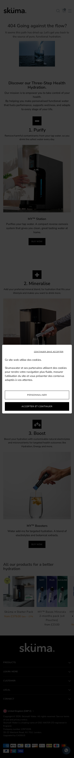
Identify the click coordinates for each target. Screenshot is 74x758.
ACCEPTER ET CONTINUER (37, 406)
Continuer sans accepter (48, 351)
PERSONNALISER (37, 395)
